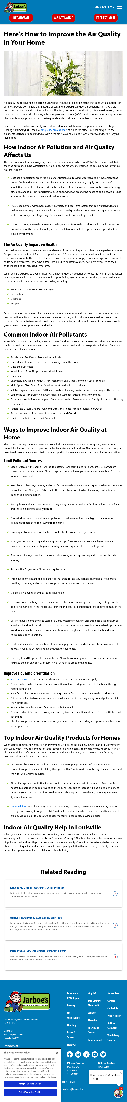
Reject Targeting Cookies (30, 1092)
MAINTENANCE (63, 18)
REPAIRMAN (21, 18)
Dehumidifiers (18, 806)
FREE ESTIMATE (106, 18)
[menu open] (119, 6)
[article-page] (115, 893)
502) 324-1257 (9, 1023)
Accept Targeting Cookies (30, 1084)
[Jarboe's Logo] (16, 7)
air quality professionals (54, 130)
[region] (30, 1075)
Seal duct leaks (19, 679)
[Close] (57, 1052)
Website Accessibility (62, 1089)
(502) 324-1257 (103, 7)
